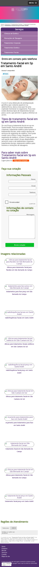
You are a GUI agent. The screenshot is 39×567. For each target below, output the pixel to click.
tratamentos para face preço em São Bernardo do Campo (19, 292)
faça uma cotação (20, 160)
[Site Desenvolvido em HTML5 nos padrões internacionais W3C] (6, 565)
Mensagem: (31, 214)
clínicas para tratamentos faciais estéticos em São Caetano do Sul (19, 345)
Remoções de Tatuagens (13, 38)
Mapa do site (6, 556)
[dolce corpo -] (19, 10)
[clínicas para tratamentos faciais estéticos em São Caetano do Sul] (19, 339)
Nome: (33, 179)
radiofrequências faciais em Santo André (19, 318)
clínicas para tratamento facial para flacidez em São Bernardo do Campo (19, 268)
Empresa (4, 548)
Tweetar (6, 74)
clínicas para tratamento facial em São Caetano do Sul (19, 397)
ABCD (14, 528)
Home (3, 546)
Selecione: (5, 528)
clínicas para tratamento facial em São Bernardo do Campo (19, 476)
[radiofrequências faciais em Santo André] (19, 313)
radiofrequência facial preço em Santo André (19, 371)
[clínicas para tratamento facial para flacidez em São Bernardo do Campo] (19, 261)
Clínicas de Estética (11, 33)
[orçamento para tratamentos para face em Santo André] (19, 418)
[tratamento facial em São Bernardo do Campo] (19, 444)
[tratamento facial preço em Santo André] (19, 496)
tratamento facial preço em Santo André (19, 501)
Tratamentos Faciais (11, 52)
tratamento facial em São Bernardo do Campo (19, 450)
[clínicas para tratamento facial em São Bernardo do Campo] (19, 470)
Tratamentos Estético (11, 48)
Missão (4, 550)
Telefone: (32, 192)
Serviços (19, 29)
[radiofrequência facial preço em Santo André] (19, 365)
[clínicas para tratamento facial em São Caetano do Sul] (19, 392)
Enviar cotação (19, 245)
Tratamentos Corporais (12, 43)
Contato (4, 554)
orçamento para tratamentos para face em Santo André (19, 424)
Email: (34, 186)
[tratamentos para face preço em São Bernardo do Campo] (19, 287)
